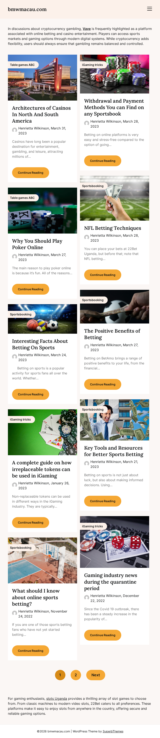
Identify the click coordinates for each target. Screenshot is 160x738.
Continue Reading (30, 172)
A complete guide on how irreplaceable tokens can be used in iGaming (41, 469)
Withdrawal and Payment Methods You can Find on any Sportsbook (114, 107)
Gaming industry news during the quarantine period (110, 581)
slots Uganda (56, 698)
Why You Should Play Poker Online (37, 244)
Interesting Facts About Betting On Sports (40, 344)
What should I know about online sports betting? (36, 597)
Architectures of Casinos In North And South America (41, 114)
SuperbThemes (113, 731)
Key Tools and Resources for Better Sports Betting (113, 451)
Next (95, 675)
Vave (87, 29)
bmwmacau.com (27, 9)
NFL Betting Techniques (112, 228)
